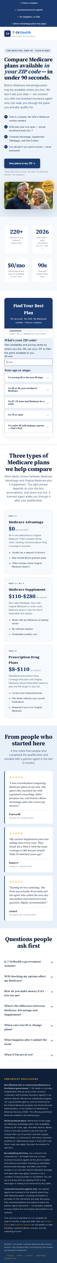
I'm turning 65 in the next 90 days (28, 377)
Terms (19, 1255)
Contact (29, 1255)
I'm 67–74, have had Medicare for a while (28, 402)
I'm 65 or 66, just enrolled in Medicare (28, 389)
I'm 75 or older (28, 414)
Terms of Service (23, 1224)
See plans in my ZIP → (22, 163)
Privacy (10, 1255)
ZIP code (8, 356)
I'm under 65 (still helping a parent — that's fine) (28, 426)
